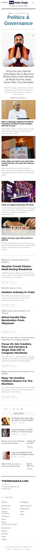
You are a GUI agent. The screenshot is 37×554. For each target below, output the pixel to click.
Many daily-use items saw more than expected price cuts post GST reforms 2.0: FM (18, 163)
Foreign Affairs (24, 508)
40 (21, 409)
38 (14, 409)
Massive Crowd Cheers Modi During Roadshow (17, 268)
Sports (22, 514)
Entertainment (6, 506)
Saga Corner (5, 508)
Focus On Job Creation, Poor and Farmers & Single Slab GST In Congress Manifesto (17, 348)
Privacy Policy (18, 549)
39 (17, 409)
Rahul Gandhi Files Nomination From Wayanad (14, 320)
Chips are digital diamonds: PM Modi (17, 205)
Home (10, 13)
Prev (6, 409)
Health (4, 536)
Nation (4, 519)
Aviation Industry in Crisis (18, 292)
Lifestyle (4, 539)
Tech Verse (5, 533)
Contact (27, 549)
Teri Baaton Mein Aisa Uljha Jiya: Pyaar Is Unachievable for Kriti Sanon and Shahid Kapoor (22, 421)
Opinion (4, 522)
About (9, 549)
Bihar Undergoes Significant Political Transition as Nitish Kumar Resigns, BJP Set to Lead (17, 124)
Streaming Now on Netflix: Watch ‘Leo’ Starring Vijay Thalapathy (22, 432)
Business (4, 531)
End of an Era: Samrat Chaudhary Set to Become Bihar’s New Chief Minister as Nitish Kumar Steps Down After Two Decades (18, 77)
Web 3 (22, 511)
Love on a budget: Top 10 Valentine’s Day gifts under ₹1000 (22, 454)
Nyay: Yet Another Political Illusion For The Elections (17, 380)
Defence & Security (26, 506)
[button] (5, 2)
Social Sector (5, 516)
